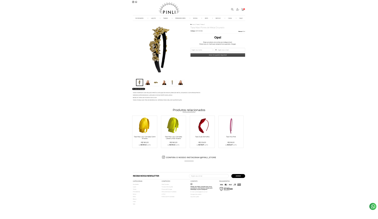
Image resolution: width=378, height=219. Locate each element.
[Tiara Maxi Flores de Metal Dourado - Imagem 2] (147, 82)
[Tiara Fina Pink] (231, 132)
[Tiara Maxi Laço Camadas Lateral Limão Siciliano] (173, 132)
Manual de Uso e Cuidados (169, 191)
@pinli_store (208, 157)
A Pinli (163, 194)
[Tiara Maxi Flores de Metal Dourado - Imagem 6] (180, 82)
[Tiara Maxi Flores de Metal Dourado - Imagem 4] (164, 82)
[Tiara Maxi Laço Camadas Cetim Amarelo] (144, 132)
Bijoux (134, 199)
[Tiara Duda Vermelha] (202, 132)
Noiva (134, 194)
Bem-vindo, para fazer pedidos (237, 10)
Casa (134, 201)
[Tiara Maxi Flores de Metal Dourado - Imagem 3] (155, 82)
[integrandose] (178, 216)
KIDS (134, 196)
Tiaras (197, 24)
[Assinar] (238, 176)
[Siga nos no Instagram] (133, 3)
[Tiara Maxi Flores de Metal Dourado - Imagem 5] (172, 82)
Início (193, 24)
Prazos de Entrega (167, 189)
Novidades (136, 184)
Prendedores (136, 191)
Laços (134, 186)
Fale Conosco (165, 184)
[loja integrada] (198, 216)
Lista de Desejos (139, 89)
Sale (134, 204)
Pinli (244, 31)
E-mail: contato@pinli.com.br (199, 191)
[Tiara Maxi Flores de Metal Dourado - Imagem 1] (139, 82)
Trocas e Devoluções (167, 186)
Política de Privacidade (168, 196)
